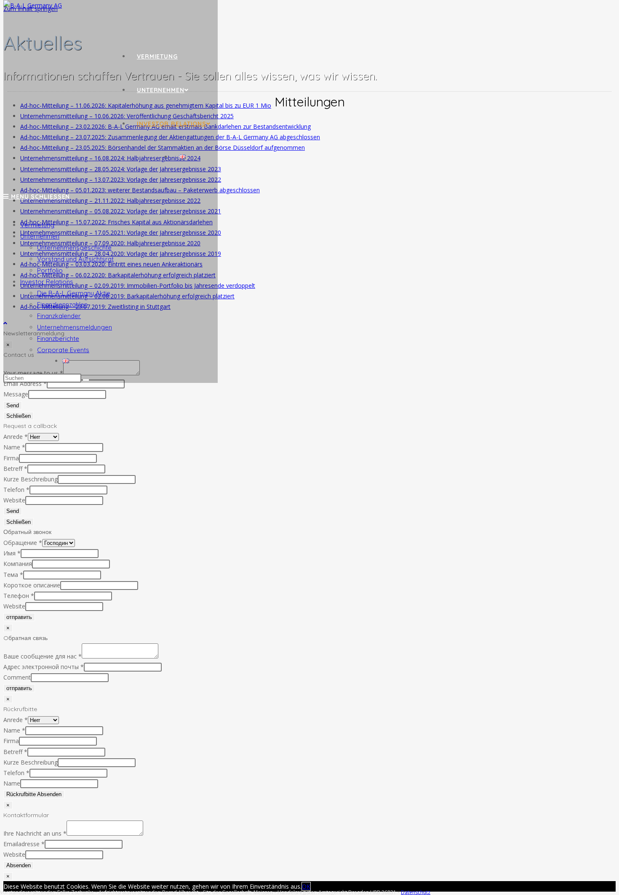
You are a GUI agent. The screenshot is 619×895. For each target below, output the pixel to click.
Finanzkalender (59, 316)
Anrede (15, 437)
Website (14, 500)
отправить (19, 617)
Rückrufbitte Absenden (33, 794)
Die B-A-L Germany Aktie (73, 293)
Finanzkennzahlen (62, 304)
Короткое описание (31, 585)
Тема (13, 575)
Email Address (25, 384)
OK (306, 886)
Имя (12, 553)
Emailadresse (24, 844)
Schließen (18, 416)
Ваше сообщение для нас (42, 656)
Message (15, 394)
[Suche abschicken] (86, 380)
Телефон (18, 596)
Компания (17, 564)
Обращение (22, 543)
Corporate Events (63, 350)
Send (12, 405)
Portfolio (50, 270)
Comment (17, 677)
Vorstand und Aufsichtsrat (75, 259)
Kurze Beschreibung (30, 479)
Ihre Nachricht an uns (35, 833)
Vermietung (37, 225)
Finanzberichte (58, 339)
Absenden (18, 865)
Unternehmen (39, 236)
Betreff (15, 469)
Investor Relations (46, 282)
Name (14, 447)
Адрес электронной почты (43, 667)
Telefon (16, 490)
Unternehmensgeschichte (74, 248)
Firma (11, 458)
